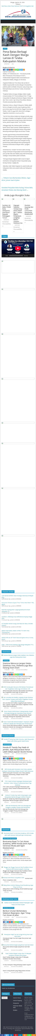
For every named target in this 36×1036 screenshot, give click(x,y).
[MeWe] (12, 70)
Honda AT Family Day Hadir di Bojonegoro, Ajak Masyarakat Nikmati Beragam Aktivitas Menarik (16, 799)
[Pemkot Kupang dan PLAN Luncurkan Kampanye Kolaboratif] (29, 199)
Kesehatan (6, 660)
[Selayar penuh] (32, 256)
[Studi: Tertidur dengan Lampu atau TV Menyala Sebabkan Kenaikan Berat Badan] (18, 953)
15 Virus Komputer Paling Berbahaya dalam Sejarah (17, 964)
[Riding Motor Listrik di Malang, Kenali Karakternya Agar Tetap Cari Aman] (18, 885)
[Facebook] (4, 70)
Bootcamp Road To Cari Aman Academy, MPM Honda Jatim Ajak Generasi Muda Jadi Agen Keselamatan (17, 844)
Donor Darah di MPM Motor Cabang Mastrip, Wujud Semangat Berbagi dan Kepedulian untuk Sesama (17, 715)
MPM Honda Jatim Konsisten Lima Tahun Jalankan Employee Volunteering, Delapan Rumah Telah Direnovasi (16, 774)
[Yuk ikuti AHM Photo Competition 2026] (13, 877)
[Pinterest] (10, 70)
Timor (5, 48)
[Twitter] (6, 70)
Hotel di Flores (17, 998)
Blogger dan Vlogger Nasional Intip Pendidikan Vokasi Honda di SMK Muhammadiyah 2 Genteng (17, 871)
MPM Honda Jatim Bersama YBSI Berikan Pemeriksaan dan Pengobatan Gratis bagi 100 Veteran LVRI (18, 691)
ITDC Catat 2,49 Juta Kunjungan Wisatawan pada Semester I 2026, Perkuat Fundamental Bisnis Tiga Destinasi (16, 788)
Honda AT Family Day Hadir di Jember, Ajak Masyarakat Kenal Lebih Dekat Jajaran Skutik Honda (17, 749)
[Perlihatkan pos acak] (32, 21)
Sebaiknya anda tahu (8, 908)
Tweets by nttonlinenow (8, 988)
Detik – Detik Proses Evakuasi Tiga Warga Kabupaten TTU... (18, 644)
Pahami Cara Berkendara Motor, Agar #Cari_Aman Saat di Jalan (16, 179)
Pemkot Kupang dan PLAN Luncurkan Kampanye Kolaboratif (29, 209)
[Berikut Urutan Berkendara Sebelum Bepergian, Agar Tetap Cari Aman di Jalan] (18, 902)
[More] (24, 70)
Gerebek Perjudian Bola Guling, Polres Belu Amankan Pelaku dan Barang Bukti (17, 189)
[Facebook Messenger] (22, 70)
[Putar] (4, 256)
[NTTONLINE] (3, 21)
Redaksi (15, 1010)
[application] (18, 248)
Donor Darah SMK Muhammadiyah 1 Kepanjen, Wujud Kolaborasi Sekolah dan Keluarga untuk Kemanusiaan (18, 726)
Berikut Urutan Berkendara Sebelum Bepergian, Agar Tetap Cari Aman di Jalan (16, 913)
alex (13, 64)
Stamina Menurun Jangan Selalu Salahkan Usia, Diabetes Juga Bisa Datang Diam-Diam (17, 665)
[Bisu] (29, 256)
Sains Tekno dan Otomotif (10, 838)
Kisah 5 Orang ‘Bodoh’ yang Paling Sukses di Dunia (16, 970)
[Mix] (14, 70)
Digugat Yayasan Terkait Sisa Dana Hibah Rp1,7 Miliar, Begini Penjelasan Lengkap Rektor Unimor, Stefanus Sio (17, 214)
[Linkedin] (8, 70)
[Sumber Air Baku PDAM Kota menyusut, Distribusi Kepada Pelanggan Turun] (7, 199)
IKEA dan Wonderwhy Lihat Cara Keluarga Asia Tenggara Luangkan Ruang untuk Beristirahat (15, 810)
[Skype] (20, 70)
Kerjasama (16, 1003)
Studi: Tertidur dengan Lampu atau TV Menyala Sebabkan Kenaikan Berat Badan (15, 958)
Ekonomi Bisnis (7, 744)
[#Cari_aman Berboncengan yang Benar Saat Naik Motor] (17, 945)
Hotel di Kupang (17, 1000)
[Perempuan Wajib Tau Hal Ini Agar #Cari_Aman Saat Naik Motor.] (18, 934)
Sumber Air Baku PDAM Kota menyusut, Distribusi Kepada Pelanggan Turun (6, 211)
